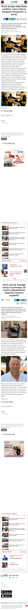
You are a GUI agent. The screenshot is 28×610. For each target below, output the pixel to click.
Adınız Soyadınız (6, 115)
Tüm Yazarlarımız (23, 260)
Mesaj (3, 121)
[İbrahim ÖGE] (4, 565)
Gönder (4, 139)
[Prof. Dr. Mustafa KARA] (4, 274)
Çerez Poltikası (4, 584)
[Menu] (25, 2)
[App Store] (14, 596)
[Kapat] (26, 606)
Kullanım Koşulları (4, 587)
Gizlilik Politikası (4, 586)
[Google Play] (14, 592)
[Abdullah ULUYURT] (4, 266)
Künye (2, 582)
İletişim (2, 583)
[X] (13, 577)
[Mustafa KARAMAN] (4, 557)
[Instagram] (16, 577)
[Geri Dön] (2, 2)
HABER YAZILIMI (4, 602)
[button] (2, 271)
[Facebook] (10, 577)
